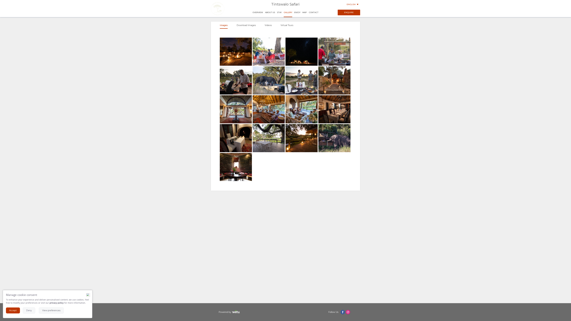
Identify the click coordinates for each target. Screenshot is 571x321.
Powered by (225, 312)
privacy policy (57, 302)
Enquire (349, 12)
